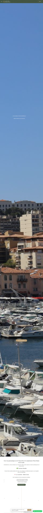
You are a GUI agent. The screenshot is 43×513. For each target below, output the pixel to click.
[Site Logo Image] (6, 1)
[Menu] (1, 1)
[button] (40, 1)
